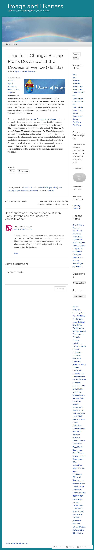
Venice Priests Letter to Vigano (43, 119)
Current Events (27, 188)
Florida (79, 389)
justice (82, 413)
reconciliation (77, 465)
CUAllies (76, 367)
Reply (16, 253)
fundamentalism (79, 395)
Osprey (75, 450)
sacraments (77, 489)
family (75, 389)
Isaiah (75, 410)
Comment (60, 289)
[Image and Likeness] (47, 29)
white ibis (79, 533)
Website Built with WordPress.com (16, 543)
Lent (74, 416)
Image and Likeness (35, 6)
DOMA (75, 373)
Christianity (77, 352)
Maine (78, 431)
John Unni (76, 413)
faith (83, 386)
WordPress (77, 122)
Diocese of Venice (22, 191)
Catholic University (79, 346)
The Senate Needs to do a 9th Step (78, 257)
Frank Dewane (33, 191)
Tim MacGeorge (30, 72)
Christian (76, 349)
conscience (77, 358)
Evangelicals (77, 386)
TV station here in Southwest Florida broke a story (14, 86)
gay (74, 398)
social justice (77, 514)
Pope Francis (78, 453)
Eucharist (76, 382)
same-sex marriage (78, 497)
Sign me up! (79, 177)
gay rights (80, 398)
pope (80, 450)
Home (8, 44)
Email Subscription (79, 135)
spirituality (77, 517)
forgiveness (77, 392)
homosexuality (78, 407)
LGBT (79, 416)
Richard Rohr (77, 478)
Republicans (77, 474)
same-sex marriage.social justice (78, 505)
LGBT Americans (79, 419)
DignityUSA (77, 370)
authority (55, 188)
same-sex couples (79, 492)
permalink (51, 191)
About (15, 44)
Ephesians (82, 380)
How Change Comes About (16, 201)
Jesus (80, 409)
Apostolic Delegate (46, 188)
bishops (76, 331)
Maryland (76, 440)
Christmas (77, 355)
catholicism (77, 343)
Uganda (75, 520)
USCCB (76, 526)
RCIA (74, 462)
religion (75, 468)
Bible (74, 325)
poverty (75, 456)
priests (81, 459)
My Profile (76, 80)
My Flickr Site (77, 86)
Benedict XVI (79, 321)
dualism (81, 376)
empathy (75, 380)
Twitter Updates (78, 198)
